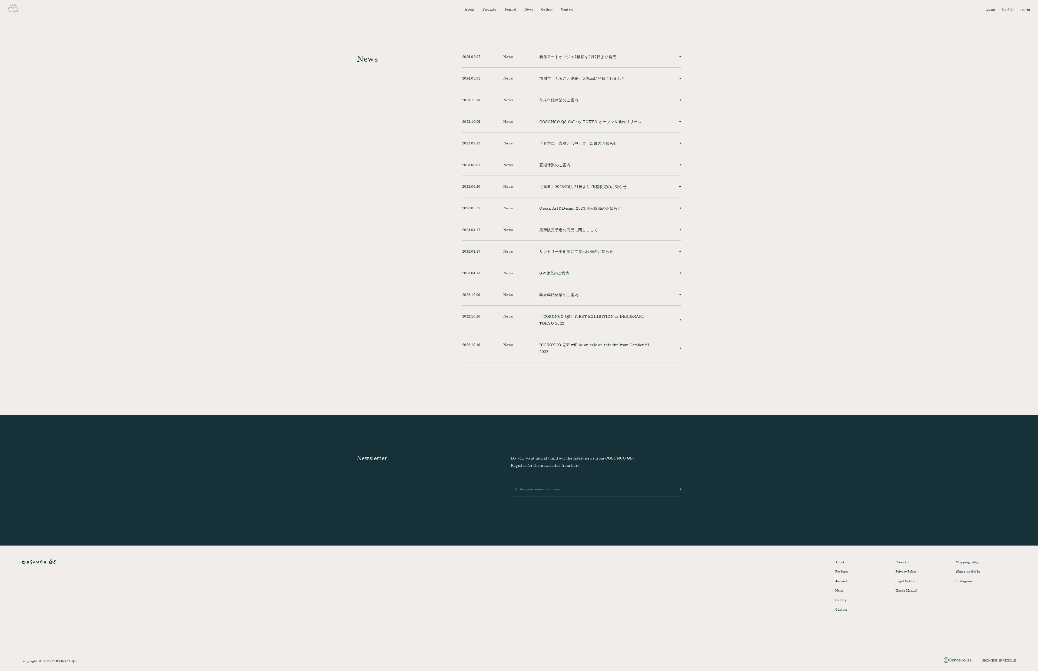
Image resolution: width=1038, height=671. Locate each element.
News (528, 9)
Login (990, 9)
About (469, 9)
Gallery (547, 9)
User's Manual (906, 590)
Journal (510, 9)
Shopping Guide (968, 571)
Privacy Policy (906, 571)
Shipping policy (967, 562)
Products (489, 9)
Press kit (902, 562)
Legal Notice (905, 581)
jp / (1025, 9)
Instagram (964, 581)
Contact (567, 9)
